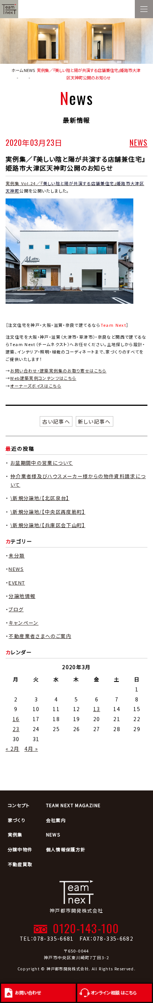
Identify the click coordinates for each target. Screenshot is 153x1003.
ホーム (17, 70)
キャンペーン (23, 622)
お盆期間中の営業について (41, 462)
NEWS (138, 142)
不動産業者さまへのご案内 (40, 635)
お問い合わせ (28, 992)
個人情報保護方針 (66, 849)
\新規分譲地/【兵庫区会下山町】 (47, 525)
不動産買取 (20, 864)
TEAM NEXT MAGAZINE (73, 805)
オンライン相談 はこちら (114, 992)
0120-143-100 (86, 928)
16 (16, 719)
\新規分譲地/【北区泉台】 (39, 498)
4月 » (31, 748)
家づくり (17, 820)
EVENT (17, 582)
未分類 (17, 555)
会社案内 (56, 820)
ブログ (16, 609)
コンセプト (19, 805)
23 (16, 729)
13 (96, 709)
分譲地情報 (22, 595)
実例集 (15, 834)
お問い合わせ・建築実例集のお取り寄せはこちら (58, 371)
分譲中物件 (20, 849)
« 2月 (13, 748)
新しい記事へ (94, 421)
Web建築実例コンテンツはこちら (43, 378)
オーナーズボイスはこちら (35, 386)
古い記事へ (56, 421)
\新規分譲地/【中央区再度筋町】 (47, 511)
